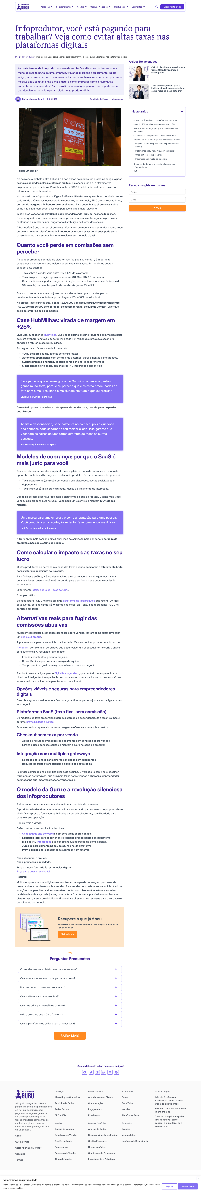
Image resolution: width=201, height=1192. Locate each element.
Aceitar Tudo (188, 1186)
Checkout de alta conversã (38, 833)
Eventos (126, 1129)
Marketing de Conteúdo (67, 1097)
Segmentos (137, 7)
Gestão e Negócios (99, 7)
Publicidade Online (64, 1103)
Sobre (18, 1135)
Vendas (80, 7)
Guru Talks (127, 1103)
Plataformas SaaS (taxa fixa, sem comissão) (155, 151)
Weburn (23, 647)
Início (17, 57)
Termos (19, 1159)
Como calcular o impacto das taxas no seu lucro (154, 135)
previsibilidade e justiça (40, 721)
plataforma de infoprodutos (79, 600)
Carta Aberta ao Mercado (28, 1147)
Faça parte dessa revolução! (33, 871)
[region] (100, 1184)
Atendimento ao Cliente (100, 1097)
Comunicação (95, 1103)
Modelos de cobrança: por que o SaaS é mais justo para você (156, 130)
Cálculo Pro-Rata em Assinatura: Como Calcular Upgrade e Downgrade (168, 70)
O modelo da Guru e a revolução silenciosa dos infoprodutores (154, 165)
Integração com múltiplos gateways (151, 159)
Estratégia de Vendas (66, 1135)
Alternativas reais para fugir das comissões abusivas (156, 139)
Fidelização (94, 1115)
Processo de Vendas (65, 1153)
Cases (125, 1097)
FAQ (135, 171)
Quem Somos (22, 1141)
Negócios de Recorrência (135, 1141)
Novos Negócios (97, 1147)
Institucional (119, 7)
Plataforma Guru (130, 1115)
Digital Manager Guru (66, 673)
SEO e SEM (60, 1115)
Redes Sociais (62, 1109)
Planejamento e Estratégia (101, 1159)
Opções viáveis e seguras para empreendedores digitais (157, 145)
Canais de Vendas (64, 1129)
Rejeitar (169, 1186)
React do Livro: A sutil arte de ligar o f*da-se (170, 1110)
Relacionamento (63, 7)
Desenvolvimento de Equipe (102, 1135)
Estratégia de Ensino (99, 99)
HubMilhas (50, 334)
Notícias (126, 1109)
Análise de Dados (97, 1129)
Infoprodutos (28, 57)
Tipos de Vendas (63, 1159)
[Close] (198, 1178)
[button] (157, 7)
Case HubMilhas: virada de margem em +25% (154, 124)
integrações (44, 841)
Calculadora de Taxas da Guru (50, 589)
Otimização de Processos (101, 1153)
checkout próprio (31, 636)
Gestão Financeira (97, 1141)
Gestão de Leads (63, 1141)
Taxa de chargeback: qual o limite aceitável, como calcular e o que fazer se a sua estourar (167, 88)
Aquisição (45, 7)
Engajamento (95, 1109)
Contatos (20, 1153)
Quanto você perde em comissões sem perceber (155, 120)
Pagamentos (61, 1147)
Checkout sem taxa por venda (148, 155)
